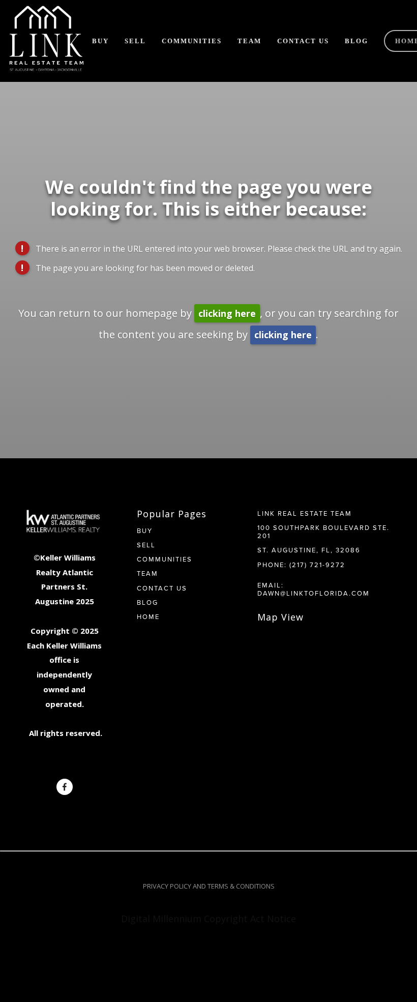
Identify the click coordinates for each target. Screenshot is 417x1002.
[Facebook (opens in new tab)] (64, 787)
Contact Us (303, 41)
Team (249, 41)
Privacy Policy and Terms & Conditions (209, 886)
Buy (100, 41)
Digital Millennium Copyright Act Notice (208, 918)
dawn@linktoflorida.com (313, 593)
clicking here (227, 313)
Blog (356, 41)
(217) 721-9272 (317, 564)
